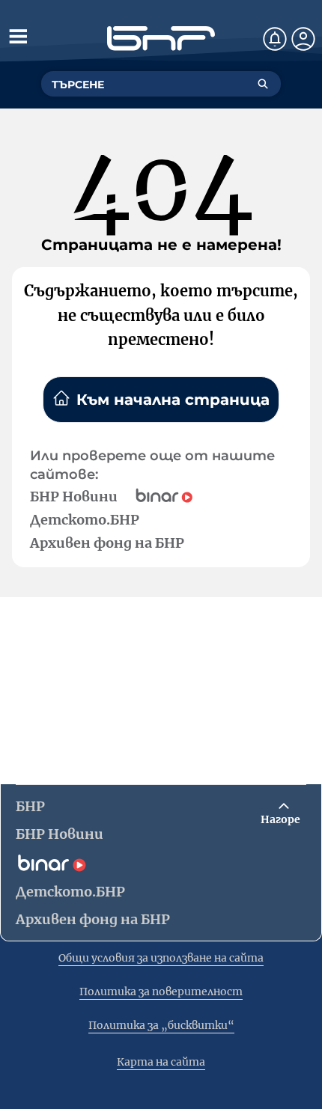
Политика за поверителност (161, 991)
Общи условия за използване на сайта (161, 958)
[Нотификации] (275, 39)
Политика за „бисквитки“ (161, 1025)
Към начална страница (173, 400)
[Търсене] (263, 84)
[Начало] (161, 38)
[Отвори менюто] (18, 36)
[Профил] (303, 39)
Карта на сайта (161, 1062)
